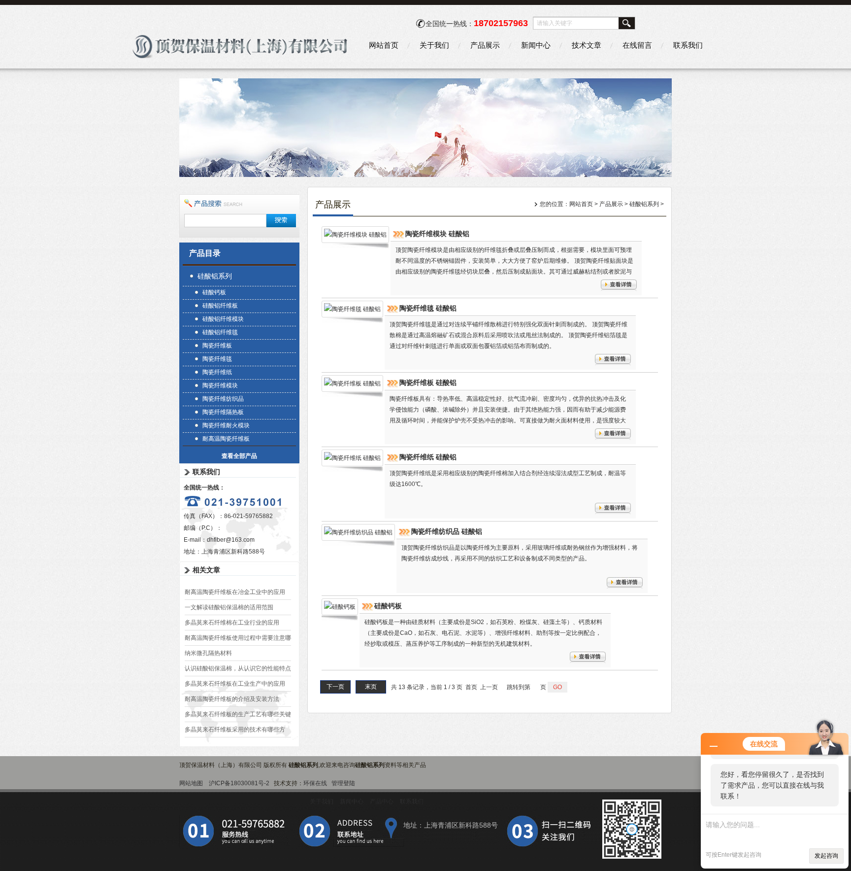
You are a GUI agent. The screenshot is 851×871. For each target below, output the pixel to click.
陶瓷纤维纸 (217, 372)
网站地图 (191, 783)
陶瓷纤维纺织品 (223, 398)
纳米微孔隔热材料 (208, 653)
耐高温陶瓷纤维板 (226, 438)
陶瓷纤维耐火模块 (226, 425)
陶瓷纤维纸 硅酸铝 (428, 457)
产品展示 (485, 45)
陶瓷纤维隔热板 (223, 412)
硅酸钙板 (214, 292)
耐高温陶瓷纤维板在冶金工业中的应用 (235, 592)
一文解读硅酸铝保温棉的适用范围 (229, 607)
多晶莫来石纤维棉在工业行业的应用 (232, 622)
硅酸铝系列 (214, 276)
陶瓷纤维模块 (220, 385)
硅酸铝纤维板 (220, 305)
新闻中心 (536, 45)
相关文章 (206, 570)
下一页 (335, 686)
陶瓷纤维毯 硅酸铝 (428, 308)
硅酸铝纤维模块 (223, 318)
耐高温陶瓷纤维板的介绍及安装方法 (232, 699)
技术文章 (586, 45)
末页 (371, 686)
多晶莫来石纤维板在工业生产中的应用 (235, 683)
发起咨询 (826, 855)
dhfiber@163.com (231, 539)
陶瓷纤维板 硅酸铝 (428, 382)
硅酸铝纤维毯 (220, 332)
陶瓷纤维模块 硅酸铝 (437, 234)
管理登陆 (343, 783)
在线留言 (637, 45)
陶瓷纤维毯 (217, 358)
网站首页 (383, 45)
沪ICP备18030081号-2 (239, 783)
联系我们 (688, 45)
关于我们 (434, 45)
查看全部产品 (239, 456)
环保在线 (315, 783)
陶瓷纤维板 (217, 345)
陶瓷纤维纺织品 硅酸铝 (446, 531)
